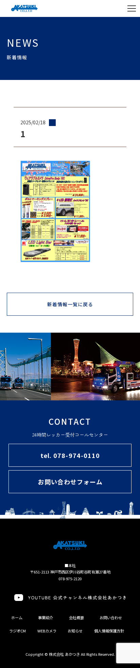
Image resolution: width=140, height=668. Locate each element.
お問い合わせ (111, 617)
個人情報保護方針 (109, 630)
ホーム (16, 617)
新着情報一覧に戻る (70, 304)
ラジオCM (17, 630)
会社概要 (76, 617)
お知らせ (75, 630)
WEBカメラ (46, 630)
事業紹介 (45, 617)
